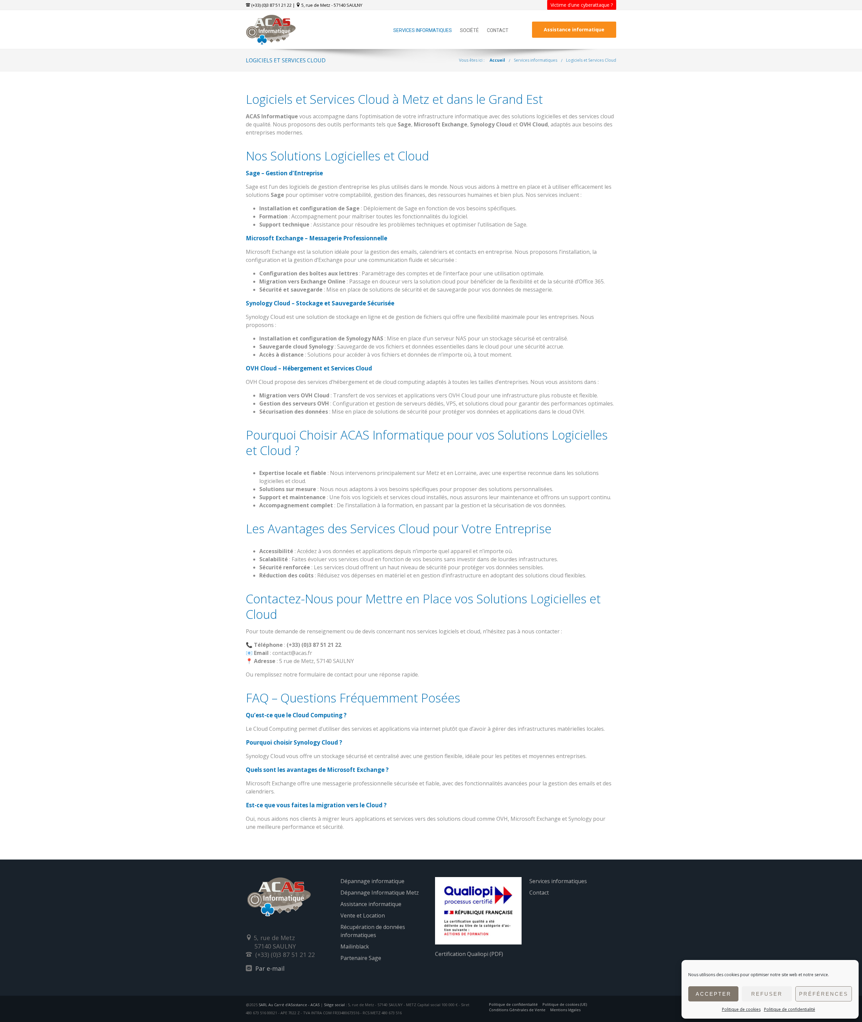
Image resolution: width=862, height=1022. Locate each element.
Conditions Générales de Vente (517, 1009)
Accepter (713, 994)
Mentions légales (565, 1009)
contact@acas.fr (292, 653)
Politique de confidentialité (789, 1009)
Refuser (767, 994)
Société (469, 30)
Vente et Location (362, 915)
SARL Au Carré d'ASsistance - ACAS (289, 1004)
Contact (497, 30)
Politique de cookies (741, 1009)
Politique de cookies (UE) (564, 1004)
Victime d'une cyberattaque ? (582, 5)
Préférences (823, 994)
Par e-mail (270, 968)
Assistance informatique (574, 29)
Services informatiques (422, 30)
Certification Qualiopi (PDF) (469, 954)
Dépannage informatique (372, 881)
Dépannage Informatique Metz (379, 892)
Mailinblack (354, 946)
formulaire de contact (326, 674)
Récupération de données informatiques (372, 931)
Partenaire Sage (360, 958)
